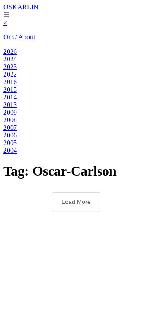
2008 (10, 120)
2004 (10, 150)
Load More (76, 201)
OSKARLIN (20, 7)
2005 (10, 142)
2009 (10, 112)
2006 (10, 135)
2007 (10, 127)
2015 (10, 89)
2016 (10, 81)
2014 (10, 97)
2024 (10, 59)
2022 (10, 74)
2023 (10, 66)
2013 (10, 104)
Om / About (19, 37)
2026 (10, 51)
